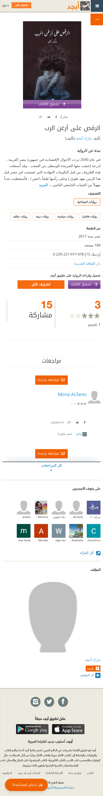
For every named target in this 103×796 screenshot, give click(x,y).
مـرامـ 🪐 (95, 517)
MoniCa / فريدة (41, 517)
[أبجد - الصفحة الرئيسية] (72, 6)
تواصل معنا (74, 772)
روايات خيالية (20, 216)
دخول (5, 5)
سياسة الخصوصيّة (64, 787)
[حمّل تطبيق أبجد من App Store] (68, 729)
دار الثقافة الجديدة (87, 263)
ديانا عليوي (59, 517)
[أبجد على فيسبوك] (63, 702)
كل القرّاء (87, 552)
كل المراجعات (51, 465)
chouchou (94, 540)
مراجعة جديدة (48, 379)
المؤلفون (7, 772)
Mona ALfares (76, 517)
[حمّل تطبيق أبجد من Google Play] (32, 729)
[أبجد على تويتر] (49, 702)
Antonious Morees (41, 540)
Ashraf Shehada (76, 540)
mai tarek (24, 540)
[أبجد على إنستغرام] (35, 702)
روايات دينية (42, 216)
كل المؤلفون (87, 675)
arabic (26, 517)
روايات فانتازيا (89, 216)
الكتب (90, 772)
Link (68, 421)
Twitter (48, 116)
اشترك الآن (41, 284)
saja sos (61, 540)
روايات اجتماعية (87, 202)
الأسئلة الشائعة (54, 772)
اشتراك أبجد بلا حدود (29, 772)
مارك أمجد (83, 138)
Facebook (55, 116)
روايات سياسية (66, 216)
